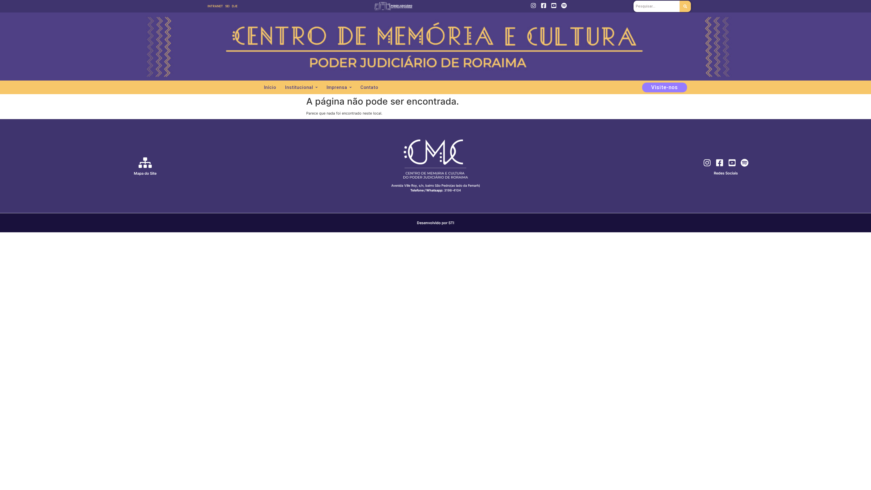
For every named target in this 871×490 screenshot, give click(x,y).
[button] (301, 87)
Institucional (299, 87)
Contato (369, 87)
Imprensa (336, 87)
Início (270, 87)
